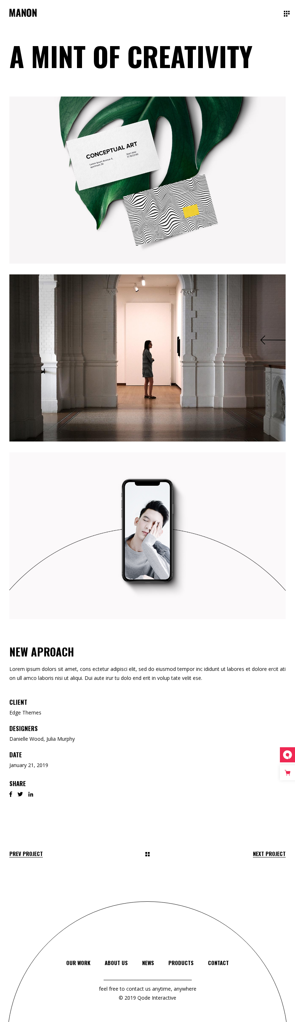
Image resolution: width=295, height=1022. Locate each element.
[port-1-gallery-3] (147, 535)
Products (181, 963)
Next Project (269, 853)
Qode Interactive (156, 997)
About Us (116, 963)
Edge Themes (25, 712)
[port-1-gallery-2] (147, 357)
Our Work (78, 963)
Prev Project (26, 853)
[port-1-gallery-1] (147, 180)
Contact (218, 963)
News (148, 963)
